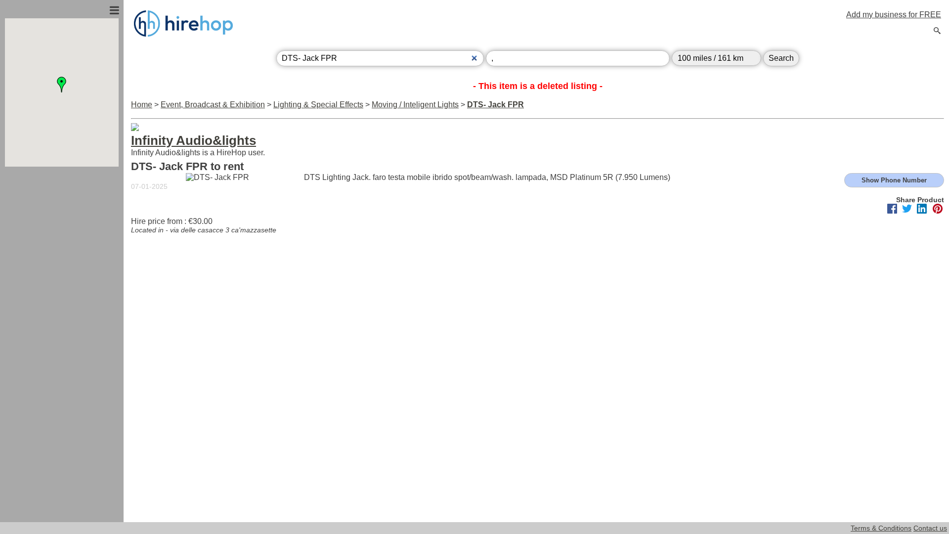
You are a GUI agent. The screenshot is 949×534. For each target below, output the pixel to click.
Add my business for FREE (893, 14)
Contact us (930, 528)
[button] (62, 84)
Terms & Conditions (881, 528)
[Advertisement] (61, 273)
